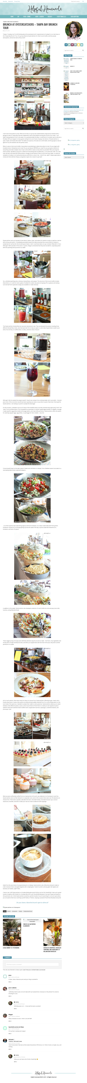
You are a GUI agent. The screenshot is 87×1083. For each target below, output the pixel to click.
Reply (10, 982)
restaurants (14, 911)
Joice (10, 975)
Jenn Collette (12, 988)
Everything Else (61, 17)
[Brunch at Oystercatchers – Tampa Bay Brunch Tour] (66, 97)
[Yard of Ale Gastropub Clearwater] (32, 920)
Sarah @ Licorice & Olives (16, 1027)
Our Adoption (75, 17)
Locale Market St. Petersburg (11, 948)
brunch (8, 911)
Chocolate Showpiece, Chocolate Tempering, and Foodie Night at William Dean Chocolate (52, 949)
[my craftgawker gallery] (74, 144)
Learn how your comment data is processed (34, 970)
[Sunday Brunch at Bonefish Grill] (66, 61)
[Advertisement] (74, 181)
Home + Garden (39, 17)
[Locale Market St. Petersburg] (12, 932)
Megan (11, 1014)
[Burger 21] (66, 67)
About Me (5, 1)
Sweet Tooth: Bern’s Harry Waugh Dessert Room (76, 71)
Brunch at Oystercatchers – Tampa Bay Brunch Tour (76, 93)
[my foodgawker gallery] (74, 140)
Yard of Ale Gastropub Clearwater (29, 925)
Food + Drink (26, 17)
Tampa (20, 911)
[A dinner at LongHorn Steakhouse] (66, 86)
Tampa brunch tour (28, 911)
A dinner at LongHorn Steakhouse (74, 83)
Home (12, 17)
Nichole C (11, 1039)
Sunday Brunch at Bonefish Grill (76, 59)
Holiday (50, 17)
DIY (18, 17)
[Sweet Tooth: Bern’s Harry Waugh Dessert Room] (66, 75)
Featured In (10, 1)
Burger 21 (72, 66)
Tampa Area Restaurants (10, 21)
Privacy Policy (17, 1)
